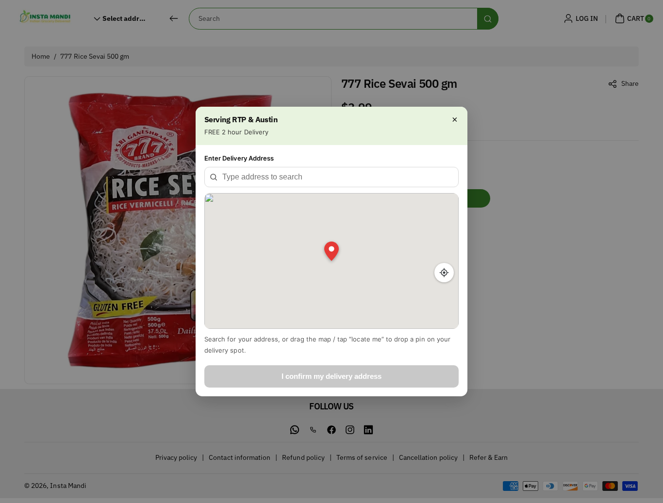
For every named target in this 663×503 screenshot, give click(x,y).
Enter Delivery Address (239, 158)
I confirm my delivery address (331, 376)
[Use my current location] (444, 272)
